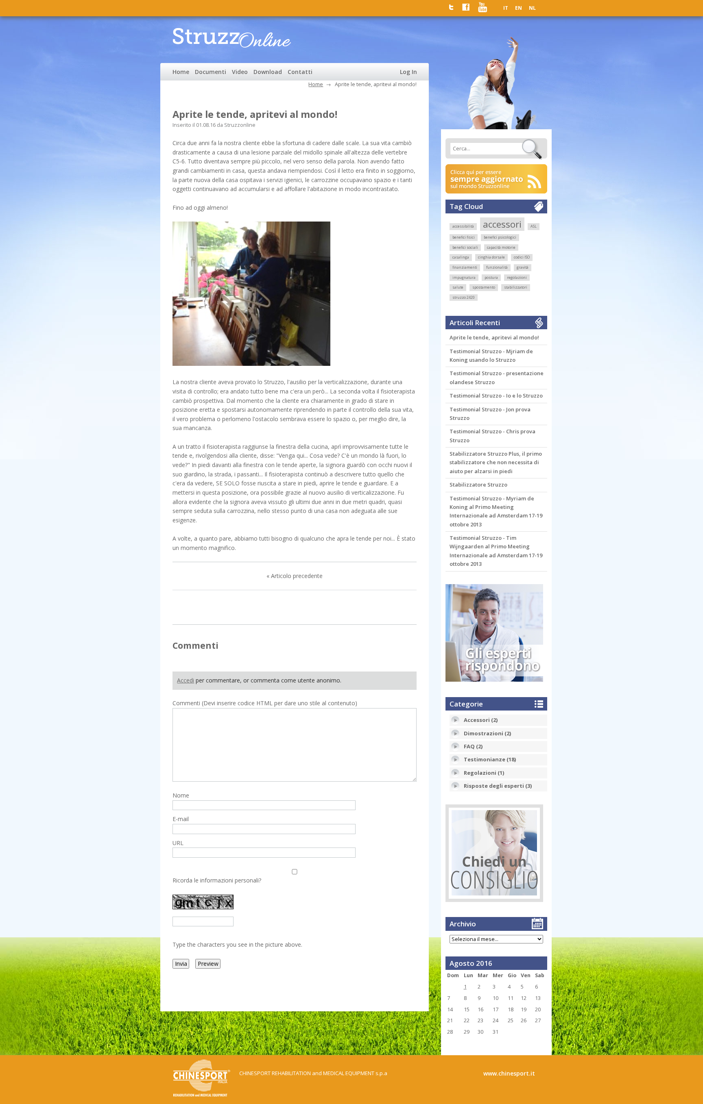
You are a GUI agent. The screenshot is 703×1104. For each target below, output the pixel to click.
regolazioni (517, 277)
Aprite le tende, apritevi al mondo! (494, 337)
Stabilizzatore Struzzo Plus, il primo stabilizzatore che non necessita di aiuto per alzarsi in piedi (496, 462)
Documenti (210, 72)
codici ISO (522, 257)
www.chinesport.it (509, 1073)
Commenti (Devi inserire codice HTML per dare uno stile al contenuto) (264, 703)
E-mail (180, 819)
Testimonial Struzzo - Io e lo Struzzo (496, 395)
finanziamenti (464, 267)
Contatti (300, 72)
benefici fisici (463, 237)
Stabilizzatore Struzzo (478, 484)
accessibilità (463, 226)
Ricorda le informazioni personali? (216, 880)
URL (177, 843)
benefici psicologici (500, 237)
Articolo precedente (297, 576)
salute (457, 287)
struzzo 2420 (463, 297)
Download (267, 72)
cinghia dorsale (491, 257)
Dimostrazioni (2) (487, 733)
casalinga (460, 257)
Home (180, 72)
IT (505, 7)
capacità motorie (501, 247)
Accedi (185, 680)
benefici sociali (465, 247)
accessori (502, 224)
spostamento (483, 287)
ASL (534, 226)
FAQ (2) (473, 746)
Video (240, 72)
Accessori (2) (481, 720)
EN (518, 7)
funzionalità (497, 267)
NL (532, 7)
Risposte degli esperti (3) (498, 785)
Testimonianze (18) (490, 759)
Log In (408, 72)
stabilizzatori (515, 287)
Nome (180, 795)
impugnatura (464, 277)
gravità (522, 267)
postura (491, 277)
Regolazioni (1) (484, 772)
